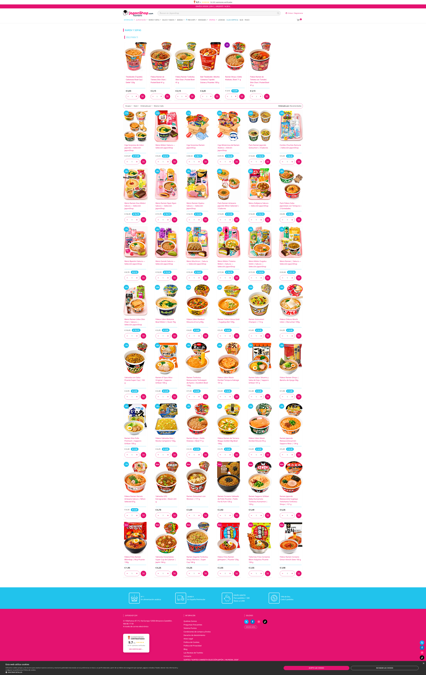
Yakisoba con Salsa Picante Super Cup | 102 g (134, 380)
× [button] (423, 663)
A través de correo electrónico (135, 626)
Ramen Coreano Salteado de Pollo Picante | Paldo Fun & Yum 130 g (228, 499)
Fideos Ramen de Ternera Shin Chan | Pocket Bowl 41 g (158, 80)
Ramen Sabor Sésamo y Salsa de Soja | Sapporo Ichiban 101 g (259, 380)
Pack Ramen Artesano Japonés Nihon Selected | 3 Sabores (228, 206)
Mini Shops (191, 20)
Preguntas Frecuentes (193, 624)
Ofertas (212, 20)
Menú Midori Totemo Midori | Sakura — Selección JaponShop (227, 264)
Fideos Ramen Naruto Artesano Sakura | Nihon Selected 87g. (134, 499)
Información (128, 20)
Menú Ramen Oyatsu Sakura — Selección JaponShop (195, 206)
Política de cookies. (30, 670)
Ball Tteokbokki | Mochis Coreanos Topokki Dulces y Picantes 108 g (210, 80)
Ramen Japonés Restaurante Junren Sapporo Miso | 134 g (289, 441)
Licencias (221, 20)
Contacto (187, 656)
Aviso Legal (188, 638)
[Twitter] (422, 642)
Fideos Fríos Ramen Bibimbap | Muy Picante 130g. (134, 559)
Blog (241, 20)
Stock (136, 106)
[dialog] (213, 668)
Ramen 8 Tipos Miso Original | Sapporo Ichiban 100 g (164, 380)
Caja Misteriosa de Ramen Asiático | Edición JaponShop (228, 148)
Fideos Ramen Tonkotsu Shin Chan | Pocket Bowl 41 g (185, 80)
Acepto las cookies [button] (316, 668)
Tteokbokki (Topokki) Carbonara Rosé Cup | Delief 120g (134, 80)
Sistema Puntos (190, 628)
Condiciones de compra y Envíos (197, 631)
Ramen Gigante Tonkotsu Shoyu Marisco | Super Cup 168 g (197, 559)
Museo (247, 20)
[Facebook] (422, 647)
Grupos (128, 106)
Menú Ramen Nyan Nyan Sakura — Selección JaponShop (166, 206)
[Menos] (127, 161)
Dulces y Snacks (168, 20)
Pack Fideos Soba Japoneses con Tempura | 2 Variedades (290, 206)
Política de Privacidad (192, 645)
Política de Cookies (191, 642)
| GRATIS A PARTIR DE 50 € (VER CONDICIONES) (213, 6)
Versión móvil (251, 627)
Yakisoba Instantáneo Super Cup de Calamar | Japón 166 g (166, 559)
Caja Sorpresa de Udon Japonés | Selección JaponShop (134, 148)
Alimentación (141, 20)
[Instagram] (422, 652)
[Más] (136, 161)
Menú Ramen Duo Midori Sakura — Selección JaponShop (135, 206)
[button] (92, 672)
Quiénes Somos (190, 621)
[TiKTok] (422, 657)
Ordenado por (145, 106)
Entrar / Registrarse (295, 13)
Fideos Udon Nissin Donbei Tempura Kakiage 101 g (228, 380)
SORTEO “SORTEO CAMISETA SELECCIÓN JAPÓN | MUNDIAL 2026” (211, 659)
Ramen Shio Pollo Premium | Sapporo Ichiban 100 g (132, 441)
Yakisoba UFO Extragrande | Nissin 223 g (166, 499)
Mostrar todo (159, 106)
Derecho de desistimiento (194, 635)
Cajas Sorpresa (232, 20)
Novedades (202, 20)
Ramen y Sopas (154, 20)
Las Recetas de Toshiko (193, 653)
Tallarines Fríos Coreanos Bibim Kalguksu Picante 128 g (259, 559)
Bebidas (180, 20)
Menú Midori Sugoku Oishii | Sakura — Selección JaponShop (257, 264)
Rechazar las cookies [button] (384, 668)
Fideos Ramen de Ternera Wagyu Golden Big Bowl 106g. (228, 441)
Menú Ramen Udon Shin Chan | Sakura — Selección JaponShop (134, 322)
